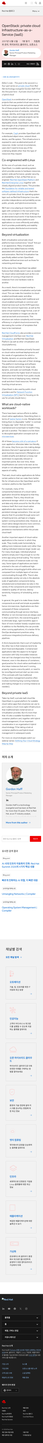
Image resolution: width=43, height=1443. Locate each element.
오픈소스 (33, 44)
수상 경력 (32, 1355)
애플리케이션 (16, 1216)
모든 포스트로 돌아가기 (11, 77)
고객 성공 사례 (7, 1373)
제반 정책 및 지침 (7, 1435)
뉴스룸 (24, 1364)
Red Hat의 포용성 (7, 1417)
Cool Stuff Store (28, 1417)
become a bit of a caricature (24, 441)
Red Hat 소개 (6, 1408)
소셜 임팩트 (26, 1373)
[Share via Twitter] (15, 64)
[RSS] (37, 64)
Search (35, 839)
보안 (12, 1100)
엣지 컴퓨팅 (15, 1140)
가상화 (13, 1251)
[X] (20, 1309)
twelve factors (16, 419)
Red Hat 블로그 (8, 11)
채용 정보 (25, 1377)
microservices (8, 436)
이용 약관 (26, 1432)
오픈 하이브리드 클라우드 (21, 1059)
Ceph (15, 133)
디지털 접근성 (27, 1435)
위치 (24, 1411)
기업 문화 (5, 1368)
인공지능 (14, 1018)
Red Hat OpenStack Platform (22, 180)
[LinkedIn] (3, 1309)
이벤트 (4, 1411)
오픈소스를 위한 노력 (29, 1368)
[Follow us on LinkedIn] (7, 800)
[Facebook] (14, 1309)
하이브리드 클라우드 (19, 44)
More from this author (17, 822)
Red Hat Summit (7, 1420)
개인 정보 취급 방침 (7, 1432)
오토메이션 (15, 982)
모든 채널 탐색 (12, 957)
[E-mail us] (18, 64)
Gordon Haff (14, 50)
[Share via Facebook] (8, 64)
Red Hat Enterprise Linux (13, 182)
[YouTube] (9, 1309)
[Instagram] (26, 1309)
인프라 (13, 1176)
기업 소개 (5, 1364)
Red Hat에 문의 (7, 1414)
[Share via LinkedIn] (12, 64)
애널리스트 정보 (7, 1377)
